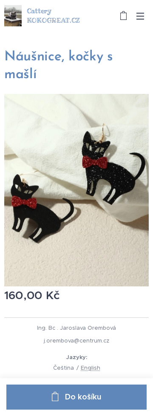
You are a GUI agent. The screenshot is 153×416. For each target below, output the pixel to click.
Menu (140, 15)
